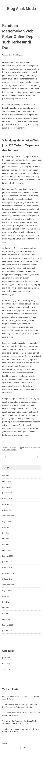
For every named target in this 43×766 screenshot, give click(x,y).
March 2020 (6, 619)
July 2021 (5, 527)
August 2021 (7, 521)
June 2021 (6, 533)
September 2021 (8, 516)
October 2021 (7, 510)
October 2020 (7, 579)
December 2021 (8, 498)
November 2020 (8, 573)
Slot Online (6, 663)
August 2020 (7, 590)
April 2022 (6, 475)
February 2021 (7, 556)
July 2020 (5, 596)
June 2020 (6, 602)
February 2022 (7, 487)
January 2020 (7, 631)
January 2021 (7, 562)
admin (22, 55)
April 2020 (6, 613)
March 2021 (6, 550)
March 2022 (6, 481)
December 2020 (8, 567)
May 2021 (6, 539)
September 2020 (8, 585)
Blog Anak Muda (21, 8)
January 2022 (7, 493)
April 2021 (6, 544)
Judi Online (12, 448)
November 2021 (8, 504)
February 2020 (7, 625)
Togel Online (6, 669)
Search (4, 744)
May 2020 (6, 608)
